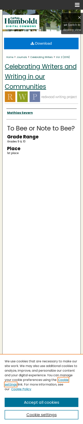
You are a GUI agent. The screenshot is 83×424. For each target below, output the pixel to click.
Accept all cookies (41, 402)
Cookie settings (41, 414)
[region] (41, 389)
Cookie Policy (21, 389)
